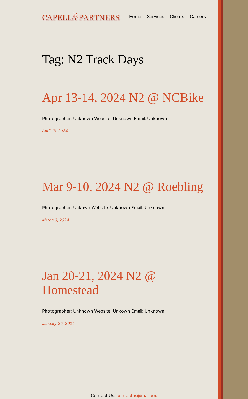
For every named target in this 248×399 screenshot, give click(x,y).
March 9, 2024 (55, 219)
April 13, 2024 (55, 130)
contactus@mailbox (136, 395)
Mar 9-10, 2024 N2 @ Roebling (122, 186)
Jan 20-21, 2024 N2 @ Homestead (99, 283)
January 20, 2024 (58, 323)
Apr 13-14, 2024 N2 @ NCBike (123, 97)
